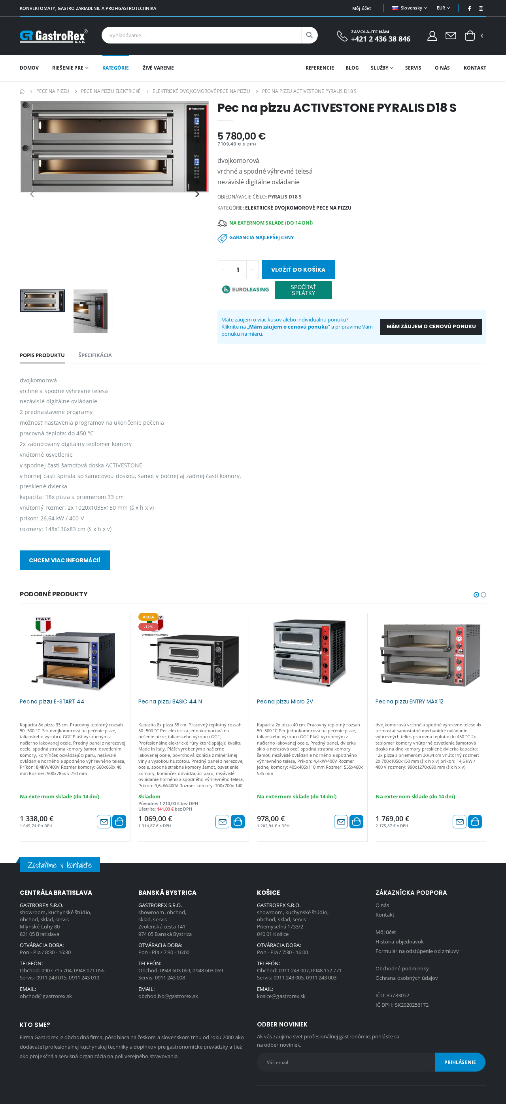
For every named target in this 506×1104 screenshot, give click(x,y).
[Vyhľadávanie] (309, 35)
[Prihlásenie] (432, 35)
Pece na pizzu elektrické (111, 91)
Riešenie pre (67, 67)
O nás (442, 67)
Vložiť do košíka (298, 270)
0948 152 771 (326, 970)
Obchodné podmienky (402, 968)
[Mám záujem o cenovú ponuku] (104, 821)
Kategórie (115, 67)
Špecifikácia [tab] (95, 355)
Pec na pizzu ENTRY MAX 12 (410, 701)
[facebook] (469, 8)
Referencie (320, 67)
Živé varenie (158, 67)
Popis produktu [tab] (42, 355)
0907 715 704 (57, 970)
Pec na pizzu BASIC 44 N (170, 701)
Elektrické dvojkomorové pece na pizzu (201, 91)
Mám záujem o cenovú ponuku (431, 326)
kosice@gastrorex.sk (281, 996)
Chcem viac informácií (64, 560)
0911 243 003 (321, 977)
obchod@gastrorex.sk (46, 996)
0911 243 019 (84, 977)
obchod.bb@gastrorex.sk (168, 996)
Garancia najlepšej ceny (261, 237)
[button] (470, 35)
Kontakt (475, 67)
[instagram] (481, 8)
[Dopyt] (451, 35)
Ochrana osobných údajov (407, 977)
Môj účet (361, 8)
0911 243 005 (289, 977)
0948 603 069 (175, 970)
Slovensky (411, 8)
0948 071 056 (89, 970)
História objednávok (400, 941)
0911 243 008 (170, 977)
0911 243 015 (51, 977)
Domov (29, 67)
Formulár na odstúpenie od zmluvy (417, 951)
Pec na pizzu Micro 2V (285, 701)
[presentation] (32, 193)
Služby (379, 67)
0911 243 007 (294, 970)
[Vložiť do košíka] (119, 821)
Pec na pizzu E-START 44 (52, 701)
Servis (413, 67)
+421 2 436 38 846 (380, 38)
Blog (352, 67)
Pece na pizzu (52, 91)
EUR (441, 8)
